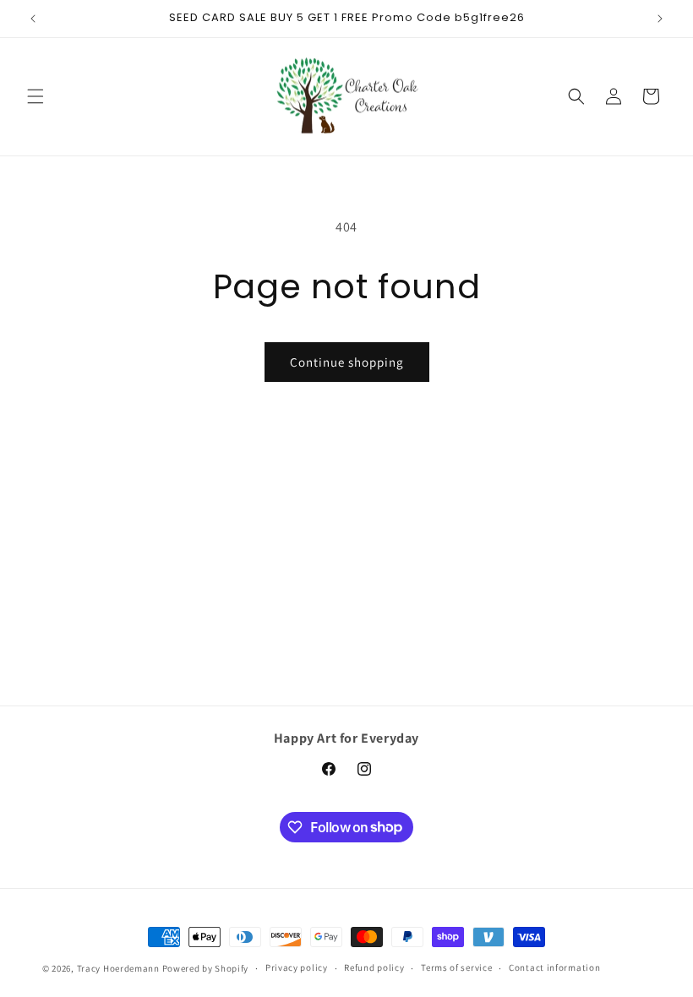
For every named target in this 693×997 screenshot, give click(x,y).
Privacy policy (296, 967)
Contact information (554, 967)
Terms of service (456, 967)
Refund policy (374, 967)
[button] (35, 96)
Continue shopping (347, 362)
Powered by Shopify (205, 968)
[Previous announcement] (33, 18)
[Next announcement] (660, 18)
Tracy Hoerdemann (118, 968)
